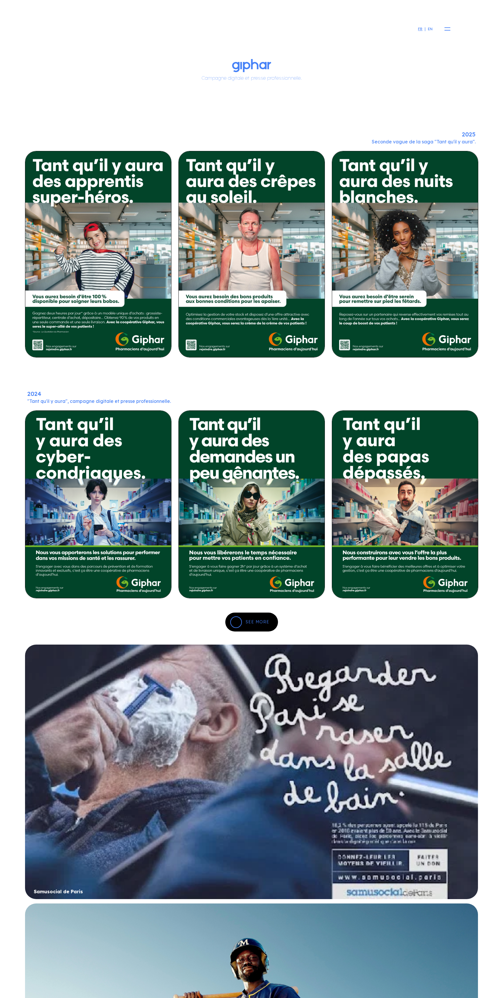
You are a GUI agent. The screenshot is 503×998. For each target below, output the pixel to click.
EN (430, 29)
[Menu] (445, 29)
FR (420, 29)
